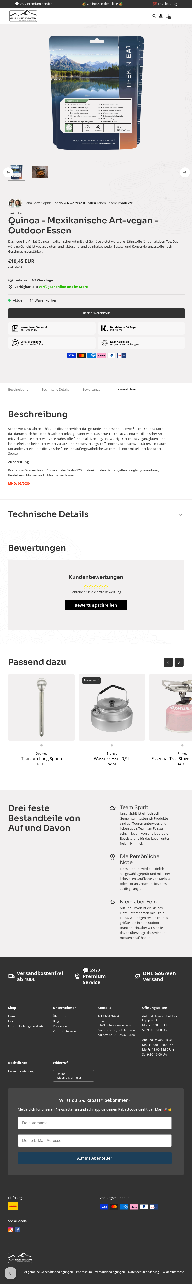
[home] (81, 16)
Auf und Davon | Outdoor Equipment (160, 1018)
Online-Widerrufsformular (69, 1075)
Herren (13, 1021)
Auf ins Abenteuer (94, 1158)
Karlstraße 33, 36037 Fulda (116, 1030)
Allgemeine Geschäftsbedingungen (48, 1272)
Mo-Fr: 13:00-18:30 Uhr (158, 1049)
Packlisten (60, 1026)
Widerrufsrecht (173, 1272)
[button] (167, 16)
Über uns (59, 1016)
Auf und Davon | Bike (157, 1040)
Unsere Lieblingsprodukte (26, 1026)
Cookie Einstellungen (22, 1071)
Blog (56, 1021)
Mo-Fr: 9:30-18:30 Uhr (157, 1025)
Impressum (84, 1272)
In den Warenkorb (96, 313)
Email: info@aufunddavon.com (114, 1023)
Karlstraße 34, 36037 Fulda (116, 1035)
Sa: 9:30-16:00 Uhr (155, 1030)
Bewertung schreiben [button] (96, 605)
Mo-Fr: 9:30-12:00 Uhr (157, 1045)
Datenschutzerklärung (143, 1272)
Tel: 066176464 (108, 1016)
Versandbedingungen (110, 1272)
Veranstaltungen (64, 1031)
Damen (13, 1016)
